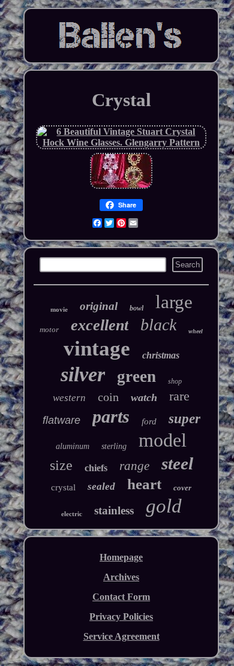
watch (144, 397)
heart (144, 484)
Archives (121, 577)
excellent (99, 325)
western (69, 397)
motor (49, 329)
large (174, 301)
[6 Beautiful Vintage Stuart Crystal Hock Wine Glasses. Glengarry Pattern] (121, 142)
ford (149, 421)
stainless (114, 510)
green (136, 376)
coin (108, 396)
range (134, 466)
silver (83, 374)
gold (164, 506)
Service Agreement (121, 636)
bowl (136, 308)
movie (59, 309)
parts (111, 416)
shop (175, 381)
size (61, 465)
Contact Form (121, 597)
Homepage (121, 557)
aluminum (72, 446)
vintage (97, 348)
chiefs (96, 468)
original (99, 306)
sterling (114, 446)
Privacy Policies (121, 616)
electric (71, 513)
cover (182, 487)
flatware (61, 420)
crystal (63, 487)
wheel (195, 331)
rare (179, 395)
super (184, 418)
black (158, 324)
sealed (101, 486)
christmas (160, 355)
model (163, 440)
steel (177, 463)
